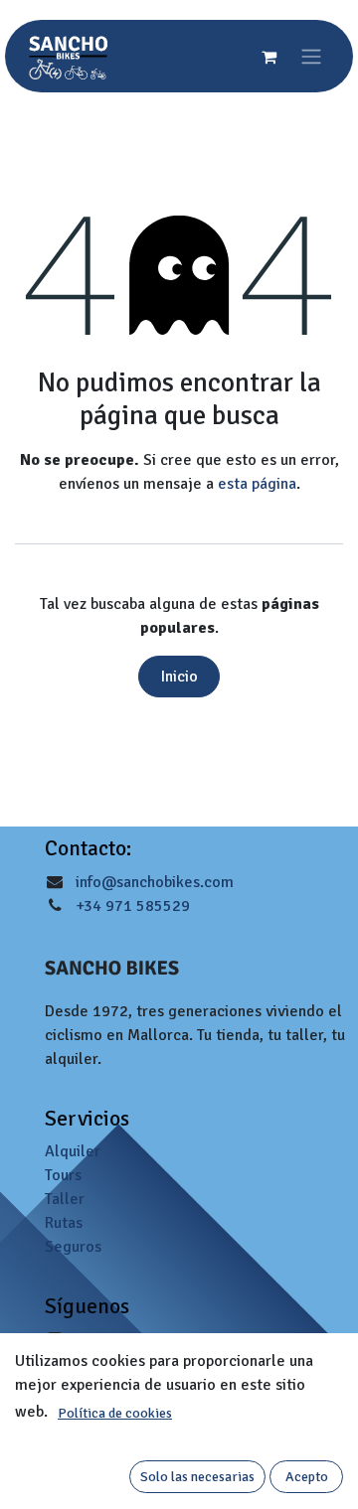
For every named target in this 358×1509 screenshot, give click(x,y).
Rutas (64, 1223)
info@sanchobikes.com (155, 882)
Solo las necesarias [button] (197, 1476)
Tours (63, 1175)
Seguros (73, 1247)
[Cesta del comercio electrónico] (268, 56)
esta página (257, 484)
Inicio (179, 676)
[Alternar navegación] (311, 56)
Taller (65, 1199)
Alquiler (72, 1151)
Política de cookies (115, 1413)
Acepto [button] (306, 1476)
